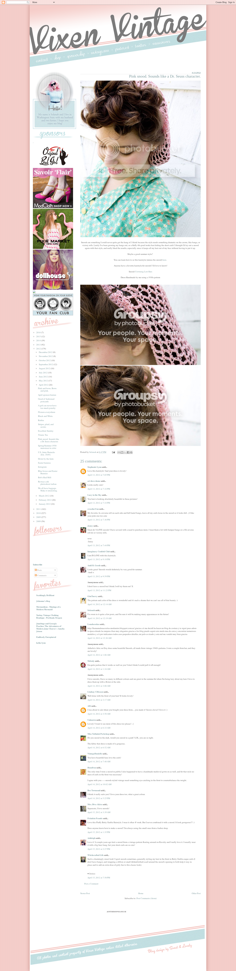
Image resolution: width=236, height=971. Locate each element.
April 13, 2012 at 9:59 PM (98, 576)
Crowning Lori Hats (143, 271)
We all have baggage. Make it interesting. (47, 489)
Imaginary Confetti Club (98, 551)
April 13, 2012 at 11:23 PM (99, 590)
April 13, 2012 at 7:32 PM (98, 488)
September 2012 (46, 364)
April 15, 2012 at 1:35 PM (98, 832)
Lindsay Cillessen (95, 691)
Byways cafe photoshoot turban (47, 483)
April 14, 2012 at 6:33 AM (98, 727)
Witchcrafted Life (95, 855)
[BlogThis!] (122, 452)
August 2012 (45, 368)
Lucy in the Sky (94, 494)
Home (140, 893)
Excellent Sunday (45, 430)
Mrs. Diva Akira (94, 804)
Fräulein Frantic (95, 818)
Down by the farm (45, 458)
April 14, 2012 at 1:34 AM (98, 669)
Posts (39, 570)
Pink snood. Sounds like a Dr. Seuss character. (48, 440)
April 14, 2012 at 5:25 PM (98, 798)
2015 (38, 336)
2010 (38, 513)
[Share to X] (125, 452)
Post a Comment (91, 883)
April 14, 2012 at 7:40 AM (98, 761)
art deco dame (93, 480)
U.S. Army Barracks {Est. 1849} (46, 453)
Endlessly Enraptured (46, 636)
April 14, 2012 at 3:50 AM (98, 713)
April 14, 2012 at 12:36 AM (99, 638)
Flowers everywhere (46, 412)
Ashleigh (91, 837)
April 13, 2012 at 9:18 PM (98, 559)
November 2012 (46, 356)
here (164, 259)
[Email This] (119, 452)
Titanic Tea (43, 434)
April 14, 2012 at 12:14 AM (99, 604)
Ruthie (41, 420)
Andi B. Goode (94, 565)
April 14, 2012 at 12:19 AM (99, 618)
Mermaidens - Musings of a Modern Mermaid (48, 608)
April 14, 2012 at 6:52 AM (98, 747)
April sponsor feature (47, 394)
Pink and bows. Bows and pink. (47, 389)
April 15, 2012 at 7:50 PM (98, 877)
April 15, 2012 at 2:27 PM (98, 849)
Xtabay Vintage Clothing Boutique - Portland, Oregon (49, 616)
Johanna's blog (43, 600)
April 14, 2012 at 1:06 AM (98, 654)
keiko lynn (41, 642)
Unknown (91, 719)
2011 (38, 509)
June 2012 (43, 376)
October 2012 (45, 360)
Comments (42, 575)
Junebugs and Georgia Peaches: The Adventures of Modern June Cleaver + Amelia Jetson (50, 627)
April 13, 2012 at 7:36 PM (98, 519)
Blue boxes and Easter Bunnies (47, 472)
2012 (38, 348)
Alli (89, 705)
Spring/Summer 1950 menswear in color (47, 447)
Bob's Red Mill (44, 477)
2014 (38, 340)
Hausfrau (91, 767)
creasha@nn (93, 508)
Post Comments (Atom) (146, 898)
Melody (90, 660)
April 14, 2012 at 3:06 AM (98, 685)
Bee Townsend (93, 790)
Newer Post (85, 893)
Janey (90, 525)
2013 (38, 344)
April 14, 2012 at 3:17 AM (98, 699)
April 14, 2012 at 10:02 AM (99, 784)
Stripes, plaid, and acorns (46, 425)
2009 (38, 517)
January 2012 (45, 503)
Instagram (42, 466)
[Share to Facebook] (128, 452)
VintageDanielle (94, 753)
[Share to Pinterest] (131, 452)
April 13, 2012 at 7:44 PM (98, 545)
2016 (38, 332)
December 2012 (46, 352)
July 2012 (43, 372)
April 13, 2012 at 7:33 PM (98, 502)
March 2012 (44, 495)
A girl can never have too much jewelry (47, 406)
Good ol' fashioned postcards (46, 400)
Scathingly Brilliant (45, 595)
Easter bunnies (44, 462)
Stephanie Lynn (94, 466)
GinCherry (92, 596)
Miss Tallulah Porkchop (98, 733)
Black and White (45, 416)
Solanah (91, 610)
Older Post (196, 893)
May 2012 (43, 380)
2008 (38, 521)
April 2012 (44, 384)
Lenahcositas (93, 624)
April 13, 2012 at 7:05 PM (98, 474)
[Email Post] (113, 452)
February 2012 (45, 499)
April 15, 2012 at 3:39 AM (98, 812)
